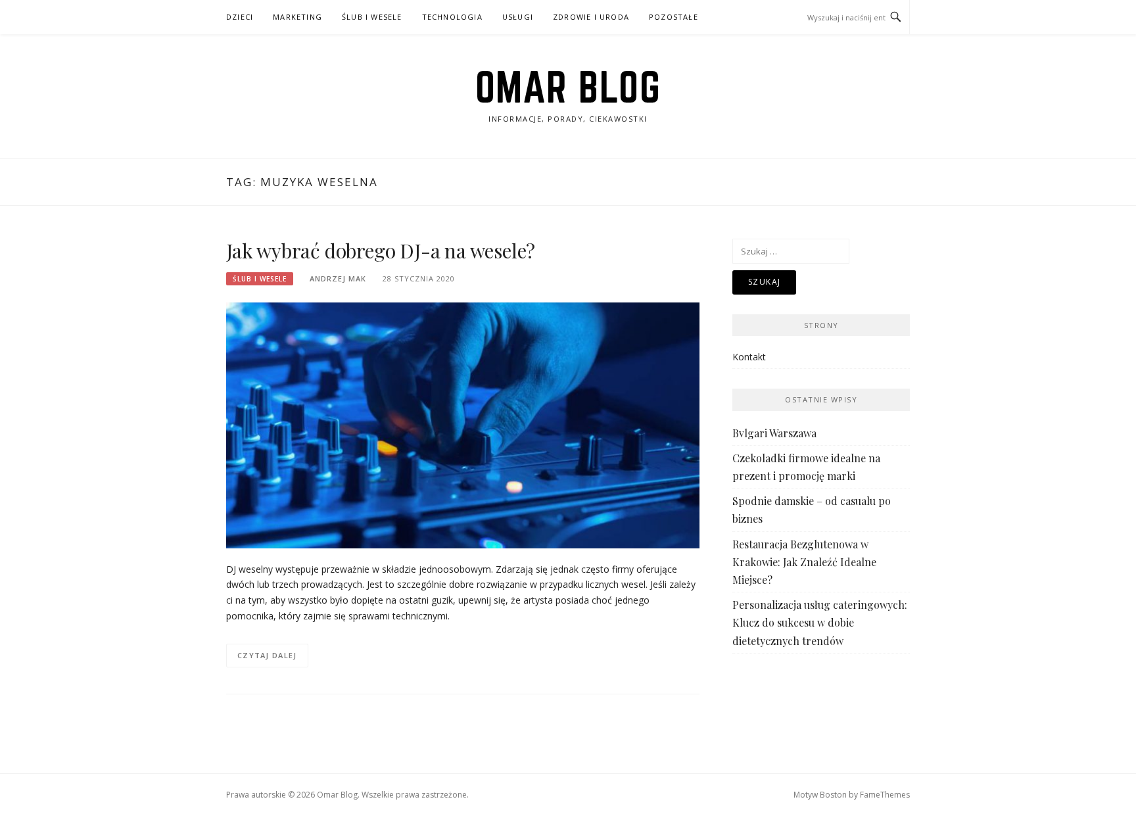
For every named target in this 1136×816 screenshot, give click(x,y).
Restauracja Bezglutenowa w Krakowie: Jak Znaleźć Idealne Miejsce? (804, 562)
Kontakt (749, 356)
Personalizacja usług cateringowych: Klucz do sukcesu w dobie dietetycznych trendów (819, 622)
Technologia (452, 17)
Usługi (517, 17)
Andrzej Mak (338, 278)
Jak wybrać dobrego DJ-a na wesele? (380, 250)
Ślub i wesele (372, 17)
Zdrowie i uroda (591, 17)
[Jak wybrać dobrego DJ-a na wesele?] (462, 424)
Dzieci (239, 17)
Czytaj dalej (267, 655)
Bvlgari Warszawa (774, 433)
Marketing (297, 17)
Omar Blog (568, 86)
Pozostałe (673, 17)
